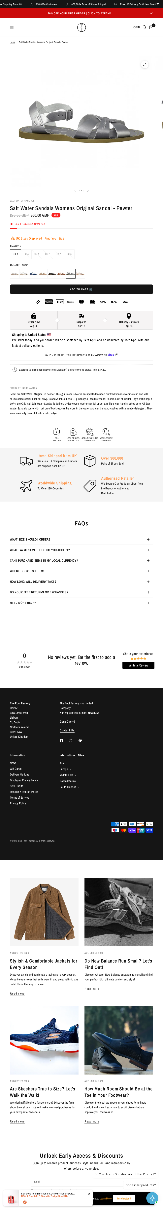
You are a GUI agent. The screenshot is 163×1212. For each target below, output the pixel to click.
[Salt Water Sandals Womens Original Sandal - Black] (52, 274)
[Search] (144, 27)
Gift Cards (15, 769)
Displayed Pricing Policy (24, 780)
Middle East (66, 775)
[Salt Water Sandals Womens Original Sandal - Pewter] (71, 274)
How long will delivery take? (33, 581)
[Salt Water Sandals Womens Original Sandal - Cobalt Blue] (33, 274)
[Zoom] (144, 64)
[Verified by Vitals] (25, 1202)
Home (12, 42)
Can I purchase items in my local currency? (44, 560)
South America (68, 787)
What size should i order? (30, 539)
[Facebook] (64, 740)
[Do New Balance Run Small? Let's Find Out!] (118, 912)
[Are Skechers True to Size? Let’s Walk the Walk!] (44, 1040)
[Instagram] (73, 740)
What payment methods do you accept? (40, 550)
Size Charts (16, 786)
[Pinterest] (83, 740)
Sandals (22, 408)
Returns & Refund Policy (24, 792)
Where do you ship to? (27, 571)
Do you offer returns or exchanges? (39, 592)
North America (68, 781)
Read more (17, 993)
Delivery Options (19, 774)
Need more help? (23, 602)
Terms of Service (19, 797)
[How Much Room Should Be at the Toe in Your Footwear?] (118, 1040)
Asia (62, 763)
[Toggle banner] (151, 13)
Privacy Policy (18, 803)
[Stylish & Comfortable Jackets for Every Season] (44, 912)
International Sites (72, 755)
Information (17, 755)
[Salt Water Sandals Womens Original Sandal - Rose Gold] (80, 274)
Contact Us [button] (67, 730)
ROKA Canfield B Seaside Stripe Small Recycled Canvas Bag (46, 1196)
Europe (64, 769)
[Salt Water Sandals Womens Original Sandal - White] (24, 274)
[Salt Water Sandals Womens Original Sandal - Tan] (61, 274)
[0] (150, 27)
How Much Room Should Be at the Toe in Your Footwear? (118, 1091)
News (13, 763)
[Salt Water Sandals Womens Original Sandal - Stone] (14, 274)
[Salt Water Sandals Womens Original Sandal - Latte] (43, 274)
